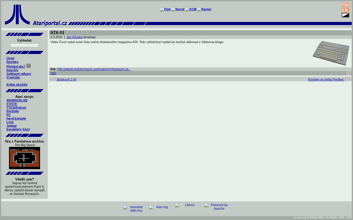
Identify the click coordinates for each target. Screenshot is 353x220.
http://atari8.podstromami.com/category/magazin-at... (94, 69)
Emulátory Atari (18, 129)
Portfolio (12, 111)
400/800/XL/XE (17, 100)
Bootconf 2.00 (66, 79)
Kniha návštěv (17, 85)
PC (8, 115)
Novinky (12, 62)
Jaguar (11, 126)
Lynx (10, 122)
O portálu (13, 77)
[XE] (53, 73)
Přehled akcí (15, 66)
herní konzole (16, 118)
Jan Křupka (74, 37)
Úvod (10, 58)
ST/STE (11, 104)
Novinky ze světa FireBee (326, 79)
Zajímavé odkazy (18, 74)
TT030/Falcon (16, 107)
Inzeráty (12, 70)
